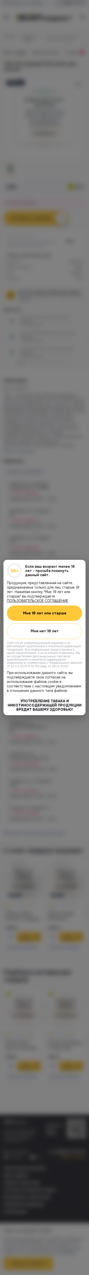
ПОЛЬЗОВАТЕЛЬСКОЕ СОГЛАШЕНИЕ (37, 601)
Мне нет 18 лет (45, 631)
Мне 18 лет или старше (44, 613)
